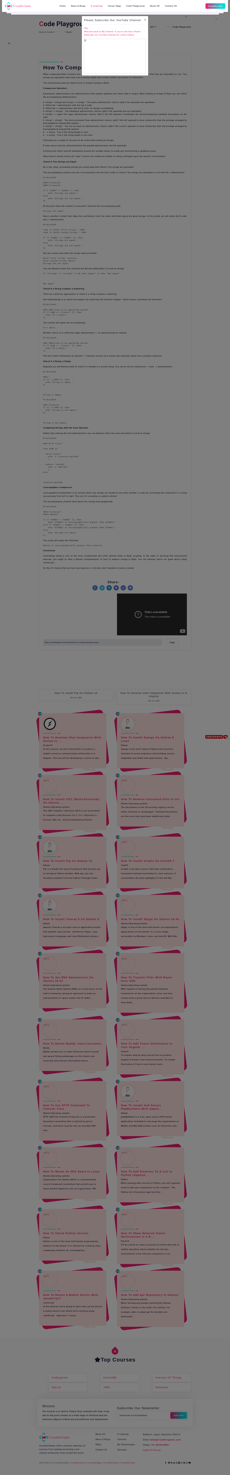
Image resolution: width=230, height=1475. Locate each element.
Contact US (171, 6)
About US (155, 6)
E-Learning (96, 6)
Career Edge (114, 6)
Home (63, 6)
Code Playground (135, 6)
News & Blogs (78, 6)
